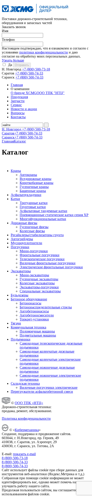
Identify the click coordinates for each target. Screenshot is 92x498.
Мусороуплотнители (26, 243)
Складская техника (25, 383)
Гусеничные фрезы (34, 227)
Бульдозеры (19, 295)
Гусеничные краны (34, 187)
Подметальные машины (38, 335)
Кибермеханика (27, 430)
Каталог (20, 141)
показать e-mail (24, 454)
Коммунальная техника (28, 327)
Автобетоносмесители (37, 315)
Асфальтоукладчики (26, 195)
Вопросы (18, 113)
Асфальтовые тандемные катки (43, 211)
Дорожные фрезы (24, 223)
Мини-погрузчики (34, 251)
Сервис (16, 105)
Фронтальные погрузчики (39, 255)
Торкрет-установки (34, 319)
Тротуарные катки (34, 203)
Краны (16, 171)
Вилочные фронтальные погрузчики (47, 263)
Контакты (18, 117)
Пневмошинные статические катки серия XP (54, 215)
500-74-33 (29, 73)
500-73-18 (36, 69)
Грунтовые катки (33, 207)
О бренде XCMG (24, 93)
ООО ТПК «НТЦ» (29, 403)
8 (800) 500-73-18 (15, 458)
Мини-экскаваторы (34, 275)
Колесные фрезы (32, 231)
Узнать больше (13, 60)
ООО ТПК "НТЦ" (51, 93)
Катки (15, 199)
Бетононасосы (30, 303)
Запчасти (18, 101)
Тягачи (16, 323)
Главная (17, 85)
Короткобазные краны (36, 183)
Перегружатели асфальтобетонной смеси (42, 391)
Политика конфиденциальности (26, 418)
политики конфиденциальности (43, 52)
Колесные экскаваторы (37, 283)
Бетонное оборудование (29, 299)
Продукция (19, 97)
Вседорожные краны (35, 179)
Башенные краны (33, 191)
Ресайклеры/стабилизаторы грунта (37, 235)
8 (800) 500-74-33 (15, 462)
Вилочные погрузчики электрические (48, 387)
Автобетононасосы (34, 311)
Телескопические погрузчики (42, 259)
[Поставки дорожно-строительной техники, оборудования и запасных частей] (35, 15)
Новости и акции (24, 109)
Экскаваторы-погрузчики (39, 287)
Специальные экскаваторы (40, 291)
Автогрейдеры (22, 239)
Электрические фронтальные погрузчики (51, 267)
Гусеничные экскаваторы (39, 279)
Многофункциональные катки (43, 219)
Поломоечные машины (37, 331)
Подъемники (20, 339)
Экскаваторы (21, 271)
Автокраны (28, 175)
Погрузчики (20, 247)
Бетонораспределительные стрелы (46, 307)
